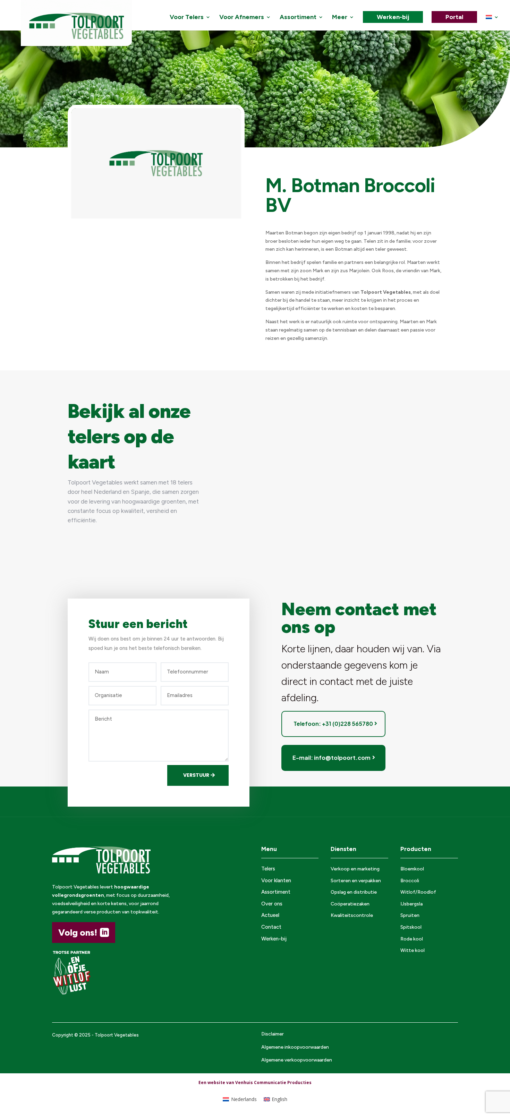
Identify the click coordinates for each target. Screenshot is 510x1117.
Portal (454, 17)
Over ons (271, 904)
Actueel (270, 915)
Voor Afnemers (241, 18)
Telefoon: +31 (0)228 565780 (333, 723)
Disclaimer (272, 1034)
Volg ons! (77, 932)
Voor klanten (276, 880)
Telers (268, 869)
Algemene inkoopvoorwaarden (295, 1047)
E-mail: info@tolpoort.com (331, 757)
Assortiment (298, 18)
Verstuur (196, 775)
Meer (339, 18)
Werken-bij (393, 17)
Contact (271, 927)
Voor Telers (187, 18)
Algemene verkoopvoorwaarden (296, 1060)
